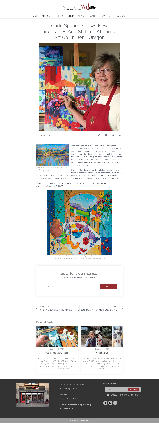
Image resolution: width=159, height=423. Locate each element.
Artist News (102, 353)
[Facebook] (110, 403)
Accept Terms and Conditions (124, 394)
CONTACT (107, 16)
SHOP (71, 16)
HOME (34, 16)
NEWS (81, 16)
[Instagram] (115, 403)
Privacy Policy (85, 420)
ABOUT (91, 16)
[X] (105, 403)
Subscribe (133, 389)
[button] (99, 135)
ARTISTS (46, 16)
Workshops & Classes (57, 353)
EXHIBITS (59, 16)
